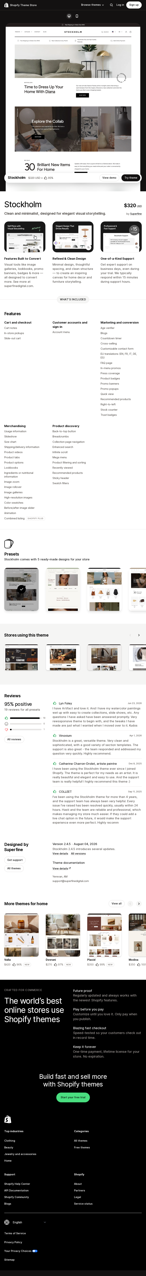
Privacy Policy (13, 1242)
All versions (78, 853)
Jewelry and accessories (20, 1154)
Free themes (82, 1147)
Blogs (7, 1203)
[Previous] (130, 635)
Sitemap (9, 1259)
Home (8, 1160)
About (78, 1184)
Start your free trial (73, 1097)
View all (117, 903)
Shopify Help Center (17, 1184)
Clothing (9, 1140)
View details (60, 853)
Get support (15, 860)
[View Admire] (104, 589)
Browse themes (91, 4)
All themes (14, 868)
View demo (109, 177)
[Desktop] (69, 16)
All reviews (14, 739)
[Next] (139, 635)
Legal (77, 1197)
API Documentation (16, 1190)
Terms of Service (15, 1233)
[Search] (111, 5)
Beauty (8, 1147)
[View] (21, 658)
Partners (79, 1190)
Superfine (136, 213)
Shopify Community (16, 1197)
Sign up (134, 4)
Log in (120, 4)
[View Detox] (63, 589)
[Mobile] (77, 16)
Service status (83, 1203)
